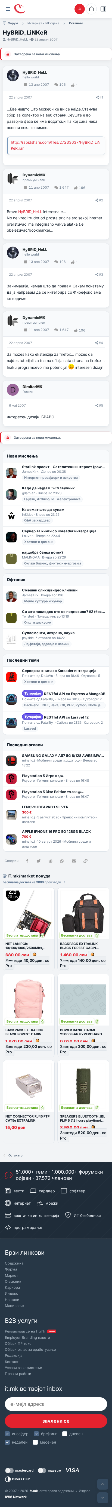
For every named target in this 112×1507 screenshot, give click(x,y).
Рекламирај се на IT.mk (30, 1331)
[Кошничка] (91, 9)
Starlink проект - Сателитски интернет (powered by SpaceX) (64, 467)
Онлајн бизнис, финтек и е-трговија (52, 563)
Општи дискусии (37, 622)
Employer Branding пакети (27, 1337)
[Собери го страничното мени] (8, 9)
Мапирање (14, 1305)
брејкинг (49, 1433)
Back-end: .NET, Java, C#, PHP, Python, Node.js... (64, 705)
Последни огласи (25, 744)
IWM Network (16, 1497)
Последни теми (23, 660)
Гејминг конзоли (50, 780)
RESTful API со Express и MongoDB (64, 693)
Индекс (11, 1293)
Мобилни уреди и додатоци (58, 760)
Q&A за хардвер (37, 520)
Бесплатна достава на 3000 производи (32, 882)
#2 (101, 200)
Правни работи (18, 1373)
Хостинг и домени (38, 542)
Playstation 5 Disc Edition (53, 792)
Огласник (13, 1281)
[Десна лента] (103, 9)
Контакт (11, 1361)
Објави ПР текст (19, 1343)
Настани (12, 1299)
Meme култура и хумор (43, 601)
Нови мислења (22, 456)
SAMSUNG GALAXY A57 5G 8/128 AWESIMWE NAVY (64, 755)
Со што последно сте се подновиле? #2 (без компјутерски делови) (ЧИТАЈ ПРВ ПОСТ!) (64, 611)
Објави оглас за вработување (30, 1349)
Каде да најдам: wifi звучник (48, 488)
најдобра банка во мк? (42, 552)
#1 (101, 97)
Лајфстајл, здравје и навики (46, 644)
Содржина (14, 1263)
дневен (76, 1433)
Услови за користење (23, 1367)
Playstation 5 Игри (43, 776)
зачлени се (56, 1421)
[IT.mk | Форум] (19, 9)
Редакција (13, 1355)
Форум (11, 1269)
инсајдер (20, 1433)
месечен (48, 1442)
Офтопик (16, 579)
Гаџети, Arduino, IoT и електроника (52, 499)
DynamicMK (34, 175)
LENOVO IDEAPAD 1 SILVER (45, 807)
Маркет (11, 1275)
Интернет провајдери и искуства (51, 477)
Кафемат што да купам (43, 509)
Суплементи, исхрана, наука (48, 633)
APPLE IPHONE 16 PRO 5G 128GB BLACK (56, 831)
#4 (101, 343)
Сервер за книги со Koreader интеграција (59, 531)
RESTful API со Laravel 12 (56, 717)
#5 (101, 405)
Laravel (30, 728)
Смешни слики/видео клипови (49, 590)
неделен (19, 1442)
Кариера (12, 1287)
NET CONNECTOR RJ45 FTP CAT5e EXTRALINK (27, 1118)
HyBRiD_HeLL (17, 39)
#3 (101, 274)
